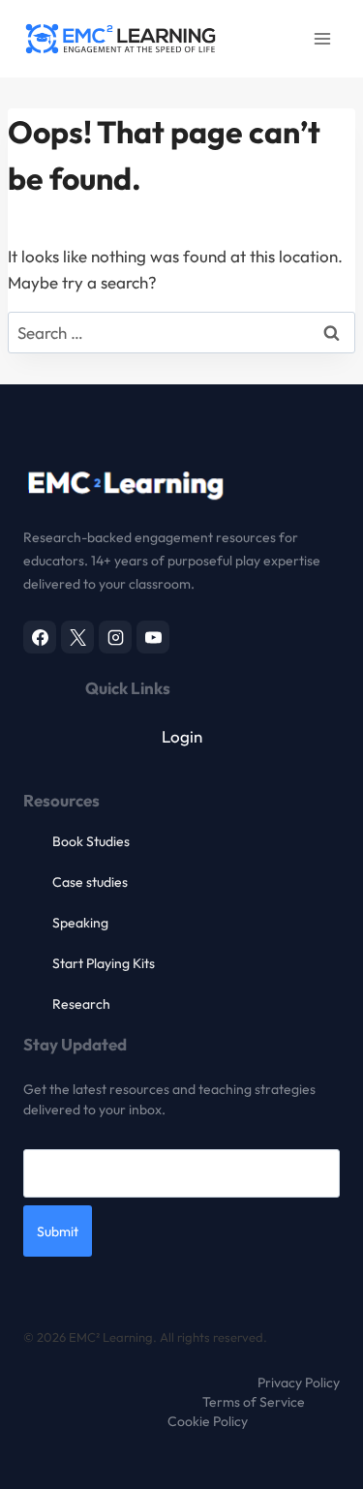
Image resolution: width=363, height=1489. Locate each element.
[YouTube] (152, 637)
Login (182, 736)
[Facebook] (39, 637)
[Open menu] (322, 38)
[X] (77, 637)
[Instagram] (115, 637)
